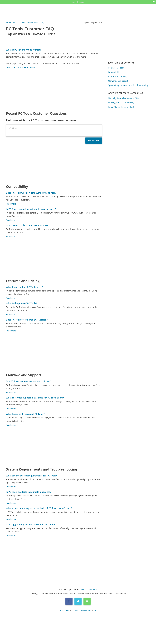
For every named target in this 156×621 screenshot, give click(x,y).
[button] (153, 2)
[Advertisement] (54, 90)
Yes (82, 589)
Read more (11, 203)
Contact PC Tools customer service (22, 67)
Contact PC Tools (116, 67)
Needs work (92, 589)
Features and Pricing (117, 76)
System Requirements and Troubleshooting (128, 85)
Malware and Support (118, 81)
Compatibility (114, 72)
